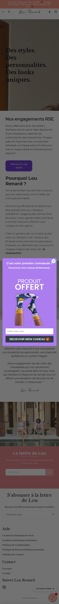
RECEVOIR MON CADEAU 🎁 (29, 339)
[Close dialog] (53, 261)
